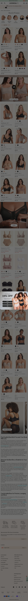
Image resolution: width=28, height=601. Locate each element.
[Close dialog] (26, 292)
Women (8, 301)
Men (7, 303)
